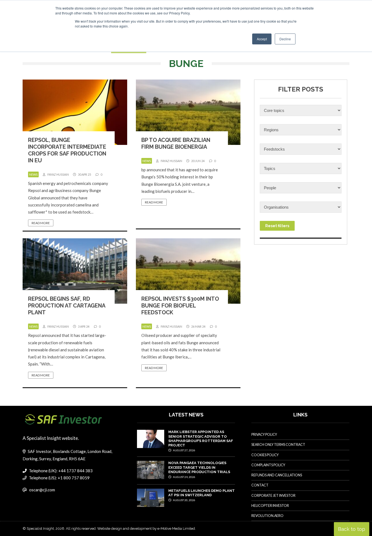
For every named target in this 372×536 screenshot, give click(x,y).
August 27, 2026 (183, 450)
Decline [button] (285, 38)
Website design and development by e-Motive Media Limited (146, 528)
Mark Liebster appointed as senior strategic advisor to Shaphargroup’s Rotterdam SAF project (200, 438)
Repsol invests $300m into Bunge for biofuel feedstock (180, 306)
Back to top (351, 529)
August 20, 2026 (183, 500)
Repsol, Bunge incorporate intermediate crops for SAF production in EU (67, 150)
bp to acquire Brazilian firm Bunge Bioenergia (175, 143)
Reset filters (277, 226)
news (33, 174)
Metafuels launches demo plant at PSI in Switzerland (201, 493)
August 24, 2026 (183, 477)
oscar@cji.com (42, 489)
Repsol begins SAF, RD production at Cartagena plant (66, 306)
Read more (41, 223)
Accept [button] (262, 38)
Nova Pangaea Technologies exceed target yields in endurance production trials (199, 467)
